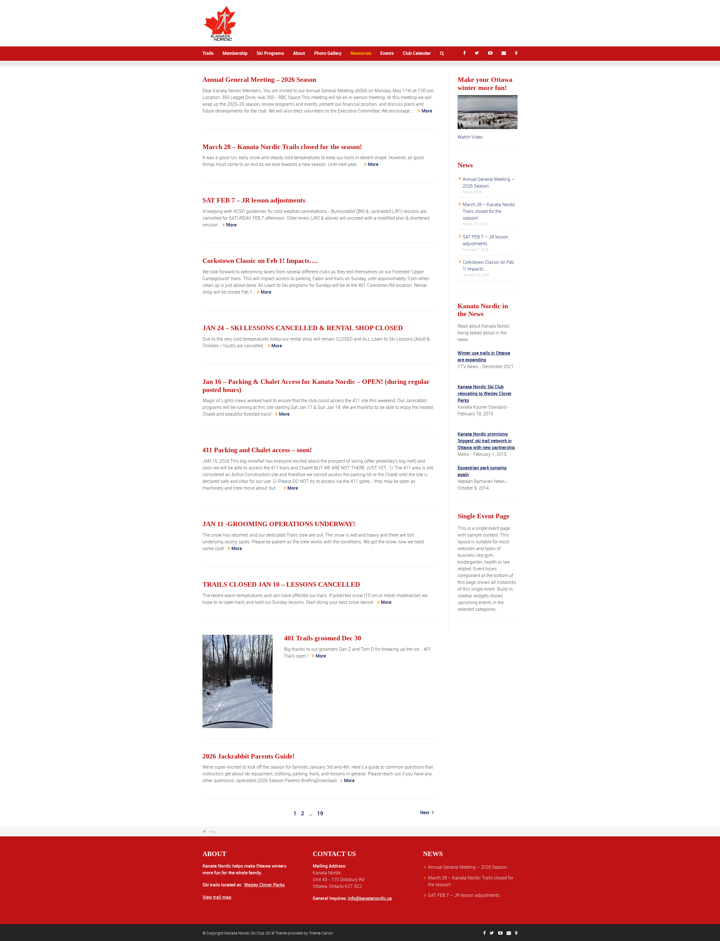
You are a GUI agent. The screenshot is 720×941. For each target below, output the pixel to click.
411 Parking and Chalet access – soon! (257, 450)
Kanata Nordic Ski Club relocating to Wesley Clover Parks (485, 393)
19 (320, 813)
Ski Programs (270, 53)
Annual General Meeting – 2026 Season (259, 79)
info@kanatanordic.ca (370, 898)
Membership (235, 53)
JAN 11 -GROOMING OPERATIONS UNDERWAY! (278, 524)
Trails (207, 53)
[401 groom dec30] (237, 681)
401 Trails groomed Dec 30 (322, 638)
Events (387, 53)
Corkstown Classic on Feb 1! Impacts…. (260, 260)
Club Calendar (417, 53)
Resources (360, 53)
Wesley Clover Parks (264, 885)
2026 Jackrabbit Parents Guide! (248, 756)
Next (425, 812)
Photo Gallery (327, 53)
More (427, 111)
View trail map (216, 897)
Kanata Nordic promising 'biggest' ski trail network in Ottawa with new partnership (486, 441)
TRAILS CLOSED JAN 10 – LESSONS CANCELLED (281, 584)
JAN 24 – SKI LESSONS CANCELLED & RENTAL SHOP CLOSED (302, 328)
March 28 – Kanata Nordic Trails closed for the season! (282, 146)
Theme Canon (321, 933)
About (299, 53)
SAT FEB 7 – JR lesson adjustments (253, 200)
